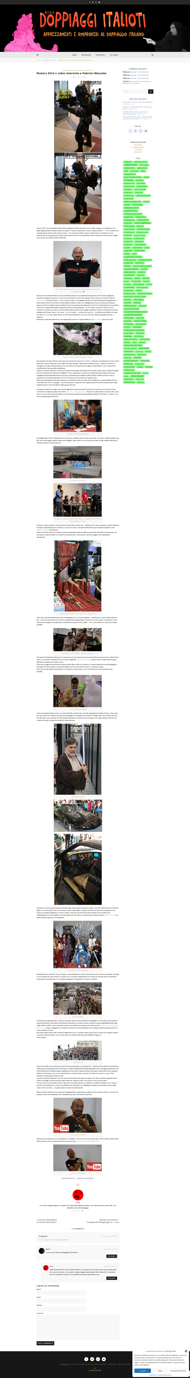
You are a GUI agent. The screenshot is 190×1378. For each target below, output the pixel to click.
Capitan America (129, 186)
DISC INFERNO (137, 204)
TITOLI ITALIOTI (137, 376)
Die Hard (146, 201)
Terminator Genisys (129, 370)
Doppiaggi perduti (129, 220)
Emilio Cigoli (128, 223)
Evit (84, 77)
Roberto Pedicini (144, 339)
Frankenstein (128, 238)
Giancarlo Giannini (140, 244)
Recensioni (86, 55)
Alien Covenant (134, 171)
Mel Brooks (137, 302)
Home (74, 55)
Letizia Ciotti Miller (138, 284)
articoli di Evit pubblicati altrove (133, 177)
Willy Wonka (141, 382)
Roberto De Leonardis (131, 339)
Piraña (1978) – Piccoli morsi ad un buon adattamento (138, 102)
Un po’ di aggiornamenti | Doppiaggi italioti (53, 1240)
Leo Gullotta (127, 284)
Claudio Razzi (138, 192)
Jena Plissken (141, 272)
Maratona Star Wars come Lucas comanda (135, 296)
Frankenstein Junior (139, 238)
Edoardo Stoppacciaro (84, 659)
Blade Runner (139, 180)
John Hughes (141, 275)
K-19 (104, 230)
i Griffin (134, 253)
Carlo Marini (128, 189)
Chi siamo (114, 55)
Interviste (100, 55)
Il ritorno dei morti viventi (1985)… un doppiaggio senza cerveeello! (137, 82)
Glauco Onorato (137, 247)
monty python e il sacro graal (131, 308)
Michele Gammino (130, 305)
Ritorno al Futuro (139, 336)
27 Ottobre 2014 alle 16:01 (109, 1236)
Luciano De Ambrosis (142, 287)
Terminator (149, 367)
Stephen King (145, 360)
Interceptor (127, 266)
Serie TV (148, 351)
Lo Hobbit (149, 284)
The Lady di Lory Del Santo (132, 373)
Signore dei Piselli (42, 530)
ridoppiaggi (128, 336)
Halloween (127, 253)
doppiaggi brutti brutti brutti (131, 210)
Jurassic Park (128, 278)
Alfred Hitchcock (142, 168)
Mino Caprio (142, 305)
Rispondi (111, 1256)
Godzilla (147, 247)
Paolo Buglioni (128, 320)
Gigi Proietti (127, 247)
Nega (160, 1371)
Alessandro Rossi (130, 168)
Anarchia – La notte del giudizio (76, 392)
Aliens (143, 171)
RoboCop (127, 342)
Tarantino (140, 367)
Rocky (134, 342)
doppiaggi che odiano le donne (133, 214)
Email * (39, 1297)
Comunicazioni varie (49, 60)
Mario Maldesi (138, 299)
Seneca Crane (41, 300)
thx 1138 (145, 373)
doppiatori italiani (143, 220)
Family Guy (140, 226)
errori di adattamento (142, 223)
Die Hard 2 (127, 204)
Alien (126, 171)
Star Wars (137, 357)
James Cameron (130, 272)
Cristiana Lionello (129, 198)
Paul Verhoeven (129, 324)
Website (39, 1305)
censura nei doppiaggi (140, 189)
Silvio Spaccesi (141, 354)
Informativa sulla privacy (164, 1375)
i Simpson (144, 269)
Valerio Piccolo (139, 379)
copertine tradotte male (143, 195)
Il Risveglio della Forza (145, 260)
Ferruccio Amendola (143, 229)
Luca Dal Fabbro (129, 287)
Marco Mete (128, 299)
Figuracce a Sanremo (142, 232)
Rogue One (142, 342)
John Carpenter (129, 275)
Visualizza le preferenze (178, 1371)
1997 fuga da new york (141, 162)
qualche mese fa (109, 915)
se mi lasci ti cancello (130, 348)
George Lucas (128, 241)
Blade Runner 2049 (129, 183)
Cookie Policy (153, 1375)
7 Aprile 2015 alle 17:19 (110, 1266)
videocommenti (129, 382)
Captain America (142, 186)
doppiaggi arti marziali (131, 207)
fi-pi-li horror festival (129, 232)
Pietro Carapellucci (140, 324)
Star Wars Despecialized (131, 360)
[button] (186, 1351)
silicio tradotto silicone (130, 354)
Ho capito (143, 1371)
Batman (146, 177)
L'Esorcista (146, 278)
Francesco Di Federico (140, 235)
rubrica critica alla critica (133, 345)
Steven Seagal (129, 363)
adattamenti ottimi (131, 165)
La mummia (146, 281)
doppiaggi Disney (129, 216)
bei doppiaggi (129, 180)
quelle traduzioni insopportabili (134, 330)
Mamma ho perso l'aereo (144, 293)
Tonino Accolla (129, 379)
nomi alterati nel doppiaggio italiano (136, 312)
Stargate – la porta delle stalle (140, 72)
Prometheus (137, 327)
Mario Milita (128, 302)
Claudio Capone (128, 192)
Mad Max (138, 290)
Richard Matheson (129, 333)
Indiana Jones (129, 263)
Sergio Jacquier (129, 351)
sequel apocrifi (144, 348)
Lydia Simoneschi (129, 290)
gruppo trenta (128, 250)
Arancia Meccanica (130, 174)
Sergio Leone (139, 351)
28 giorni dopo (128, 161)
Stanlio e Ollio (128, 357)
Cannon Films (141, 183)
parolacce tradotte (140, 321)
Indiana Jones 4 (139, 262)
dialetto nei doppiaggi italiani (133, 201)
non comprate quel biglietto (133, 314)
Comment (40, 1313)
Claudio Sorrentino (129, 195)
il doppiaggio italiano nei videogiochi (133, 256)
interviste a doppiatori (85, 1178)
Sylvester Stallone (129, 367)
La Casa (127, 281)
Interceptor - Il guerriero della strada (142, 266)
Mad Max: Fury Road (130, 293)
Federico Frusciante (129, 229)
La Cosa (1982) (136, 281)
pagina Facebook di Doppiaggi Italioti (87, 1141)
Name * (39, 1289)
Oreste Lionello (129, 318)
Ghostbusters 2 (128, 244)
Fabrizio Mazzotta (68, 1178)
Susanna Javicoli (139, 363)
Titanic (126, 376)
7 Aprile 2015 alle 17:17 (110, 1249)
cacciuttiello (97, 319)
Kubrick (137, 278)
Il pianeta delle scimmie (130, 259)
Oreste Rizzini (139, 317)
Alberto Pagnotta (144, 164)
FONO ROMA (128, 235)
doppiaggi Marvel (140, 217)
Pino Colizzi (127, 327)
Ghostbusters (139, 241)
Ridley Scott (140, 333)
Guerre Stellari (139, 250)
